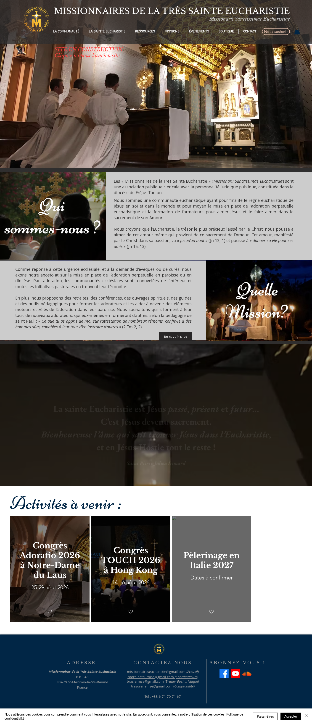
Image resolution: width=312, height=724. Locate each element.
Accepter (290, 716)
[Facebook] (224, 673)
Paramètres (265, 716)
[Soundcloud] (246, 673)
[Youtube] (235, 673)
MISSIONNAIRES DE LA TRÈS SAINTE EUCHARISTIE (172, 11)
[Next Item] (304, 83)
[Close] (306, 716)
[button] (66, 31)
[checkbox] (49, 612)
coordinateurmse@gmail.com (150, 676)
